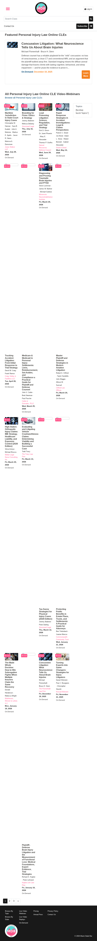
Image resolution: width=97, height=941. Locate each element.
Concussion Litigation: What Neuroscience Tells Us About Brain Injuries (52, 45)
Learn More (86, 74)
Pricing (36, 911)
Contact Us (9, 26)
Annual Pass (38, 914)
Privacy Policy (53, 911)
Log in (89, 9)
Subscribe (82, 26)
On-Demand (23, 923)
